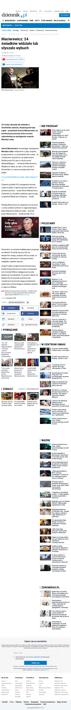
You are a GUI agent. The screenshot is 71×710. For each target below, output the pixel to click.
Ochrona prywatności (47, 702)
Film (27, 692)
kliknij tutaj (46, 670)
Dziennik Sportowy (51, 30)
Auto (16, 681)
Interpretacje (5, 692)
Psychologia (42, 692)
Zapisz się (35, 663)
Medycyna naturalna (45, 687)
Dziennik (3, 34)
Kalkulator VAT (59, 687)
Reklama (19, 702)
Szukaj (66, 15)
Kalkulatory (58, 678)
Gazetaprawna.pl (6, 683)
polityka (25, 34)
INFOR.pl (18, 11)
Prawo (41, 681)
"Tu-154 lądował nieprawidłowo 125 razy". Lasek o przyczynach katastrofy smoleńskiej (6, 349)
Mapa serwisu (62, 702)
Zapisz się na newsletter (14, 64)
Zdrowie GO (24, 30)
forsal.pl (25, 11)
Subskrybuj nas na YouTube (14, 59)
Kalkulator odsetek (60, 690)
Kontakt (5, 702)
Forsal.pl (3, 687)
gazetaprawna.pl (59, 11)
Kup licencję (26, 294)
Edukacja (29, 685)
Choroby (41, 690)
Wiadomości (7, 25)
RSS (44, 704)
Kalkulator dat (59, 681)
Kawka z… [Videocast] (37, 30)
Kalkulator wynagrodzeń (62, 694)
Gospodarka (18, 685)
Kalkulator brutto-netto (61, 692)
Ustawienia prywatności (33, 704)
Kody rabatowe (30, 683)
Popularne (21, 389)
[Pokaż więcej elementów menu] (68, 20)
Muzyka (28, 694)
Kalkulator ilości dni (60, 683)
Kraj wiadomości (33, 389)
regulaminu (36, 657)
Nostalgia (16, 30)
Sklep (67, 11)
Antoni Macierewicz (16, 302)
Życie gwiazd (30, 690)
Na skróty (4, 678)
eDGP (3, 685)
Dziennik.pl (19, 678)
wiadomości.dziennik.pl (15, 34)
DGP (40, 11)
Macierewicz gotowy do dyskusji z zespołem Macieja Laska (19, 372)
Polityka (18, 25)
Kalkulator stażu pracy (61, 685)
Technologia (18, 683)
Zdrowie (17, 692)
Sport (16, 690)
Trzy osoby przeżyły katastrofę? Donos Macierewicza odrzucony (6, 373)
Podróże (17, 694)
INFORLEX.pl (33, 11)
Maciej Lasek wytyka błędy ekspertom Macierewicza (19, 346)
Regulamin (34, 702)
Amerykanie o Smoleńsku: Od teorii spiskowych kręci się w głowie (32, 348)
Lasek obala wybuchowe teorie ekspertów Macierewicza (32, 372)
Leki (40, 685)
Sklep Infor (4, 694)
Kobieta (28, 681)
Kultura (28, 696)
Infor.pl (3, 681)
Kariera (26, 702)
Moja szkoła (29, 687)
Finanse (41, 683)
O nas (12, 702)
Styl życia (41, 694)
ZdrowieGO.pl (48, 11)
